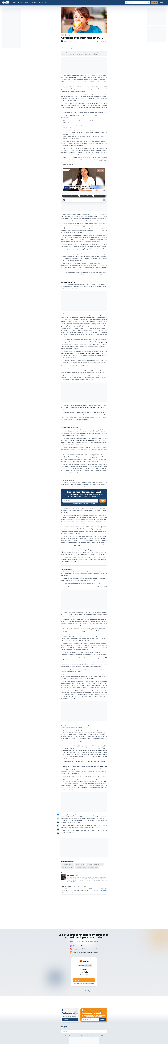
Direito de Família (80, 864)
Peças (26, 2)
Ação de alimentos (98, 864)
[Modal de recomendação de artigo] (58, 822)
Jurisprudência (77, 1035)
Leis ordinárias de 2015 (67, 867)
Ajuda (99, 1035)
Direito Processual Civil (67, 864)
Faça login (88, 991)
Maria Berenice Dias (72, 875)
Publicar (154, 2)
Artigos (14, 2)
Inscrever (102, 500)
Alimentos (89, 864)
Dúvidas (34, 2)
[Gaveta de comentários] (58, 825)
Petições (71, 1035)
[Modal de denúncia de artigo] (58, 829)
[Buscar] (149, 2)
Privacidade (93, 503)
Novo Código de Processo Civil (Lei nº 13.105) (87, 867)
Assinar (77, 980)
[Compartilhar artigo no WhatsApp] (58, 818)
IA (47, 2)
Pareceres (83, 1035)
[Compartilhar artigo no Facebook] (58, 814)
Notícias (20, 2)
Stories (41, 2)
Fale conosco (104, 1035)
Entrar (161, 2)
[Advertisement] (84, 910)
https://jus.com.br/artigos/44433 (99, 890)
